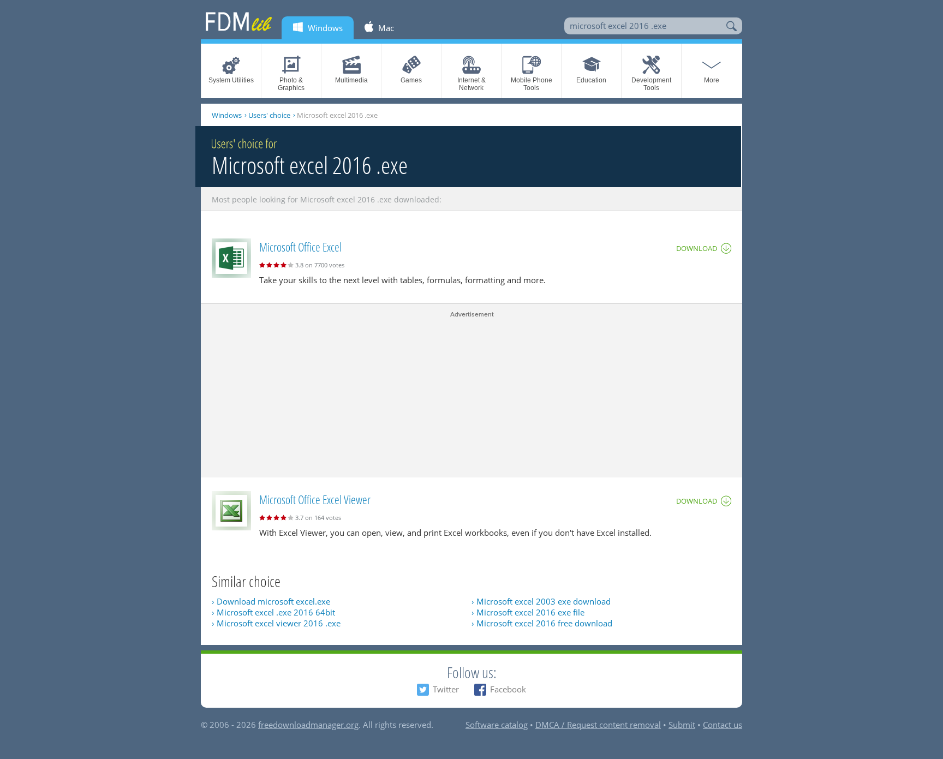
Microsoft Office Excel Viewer (315, 499)
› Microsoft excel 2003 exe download (541, 601)
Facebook (508, 689)
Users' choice (269, 115)
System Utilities (231, 80)
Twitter (446, 689)
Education (591, 80)
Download (696, 248)
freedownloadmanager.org (308, 724)
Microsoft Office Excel (300, 246)
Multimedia (351, 80)
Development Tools (651, 84)
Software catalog (496, 724)
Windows (227, 115)
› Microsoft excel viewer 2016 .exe (276, 623)
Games (411, 80)
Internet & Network (471, 84)
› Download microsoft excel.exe (271, 601)
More (711, 80)
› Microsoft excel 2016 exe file (528, 612)
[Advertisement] (471, 395)
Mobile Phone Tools (531, 84)
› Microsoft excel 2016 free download (542, 623)
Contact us (722, 724)
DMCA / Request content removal (598, 724)
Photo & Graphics (291, 84)
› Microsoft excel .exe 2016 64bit (273, 612)
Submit (682, 724)
